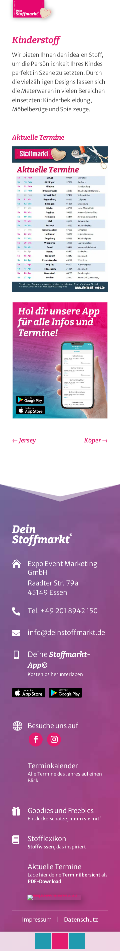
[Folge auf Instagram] (54, 739)
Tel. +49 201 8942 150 (63, 610)
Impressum (37, 919)
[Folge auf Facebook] (36, 739)
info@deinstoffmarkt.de (66, 632)
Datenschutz (81, 919)
